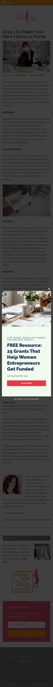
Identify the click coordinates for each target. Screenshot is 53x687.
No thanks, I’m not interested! (26, 399)
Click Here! (26, 383)
